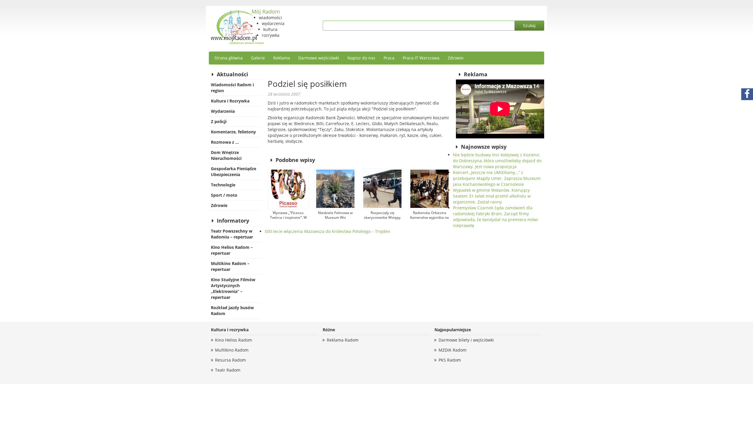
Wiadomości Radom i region (232, 87)
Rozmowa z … (225, 142)
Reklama (281, 58)
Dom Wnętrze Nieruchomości (226, 155)
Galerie (258, 58)
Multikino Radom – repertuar (230, 266)
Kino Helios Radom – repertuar (232, 250)
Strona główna (228, 58)
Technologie (223, 185)
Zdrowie (456, 58)
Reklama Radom (343, 340)
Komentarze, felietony (233, 132)
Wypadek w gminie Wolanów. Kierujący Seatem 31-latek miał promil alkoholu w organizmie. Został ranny (492, 196)
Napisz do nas (361, 58)
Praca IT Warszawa (421, 58)
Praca (389, 58)
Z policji (218, 121)
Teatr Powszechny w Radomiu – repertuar (232, 234)
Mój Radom (265, 11)
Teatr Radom (227, 370)
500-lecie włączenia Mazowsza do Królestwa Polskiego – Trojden (327, 231)
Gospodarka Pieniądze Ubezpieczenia (233, 171)
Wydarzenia (223, 111)
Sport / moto (224, 195)
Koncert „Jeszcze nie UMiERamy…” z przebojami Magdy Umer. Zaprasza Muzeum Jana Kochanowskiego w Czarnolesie (497, 178)
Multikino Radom (232, 350)
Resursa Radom (230, 360)
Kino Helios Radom (233, 340)
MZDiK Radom (453, 350)
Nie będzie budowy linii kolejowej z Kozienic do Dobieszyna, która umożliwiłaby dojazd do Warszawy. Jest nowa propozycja (497, 160)
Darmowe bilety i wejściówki (466, 340)
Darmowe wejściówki (318, 58)
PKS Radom (450, 360)
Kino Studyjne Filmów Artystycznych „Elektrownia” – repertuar (233, 288)
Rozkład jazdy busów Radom (232, 310)
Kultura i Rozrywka (230, 101)
